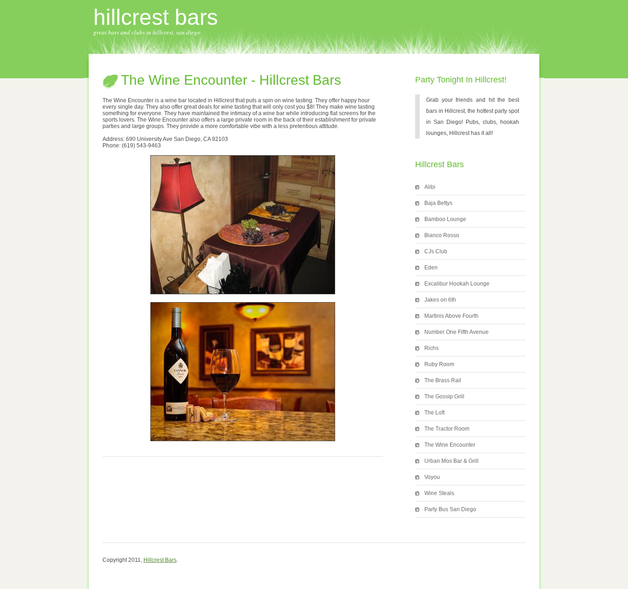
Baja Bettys (438, 203)
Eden (431, 267)
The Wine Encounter (449, 445)
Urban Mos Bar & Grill (451, 461)
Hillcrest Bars (155, 17)
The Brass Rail (442, 380)
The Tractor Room (446, 429)
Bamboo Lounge (445, 219)
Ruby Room (439, 364)
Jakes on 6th (440, 300)
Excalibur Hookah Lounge (457, 283)
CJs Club (435, 251)
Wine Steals (439, 493)
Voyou (432, 477)
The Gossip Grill (444, 396)
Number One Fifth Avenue (456, 332)
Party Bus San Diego (450, 509)
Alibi (429, 187)
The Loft (434, 412)
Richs (431, 348)
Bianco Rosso (441, 235)
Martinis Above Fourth (451, 316)
